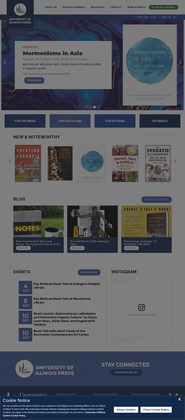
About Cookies (126, 409)
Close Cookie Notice (156, 409)
